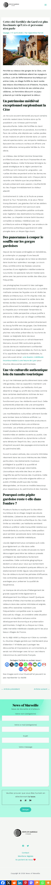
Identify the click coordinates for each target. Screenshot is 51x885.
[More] (30, 669)
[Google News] (21, 669)
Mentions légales (25, 856)
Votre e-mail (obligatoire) (25, 725)
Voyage (6, 33)
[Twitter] (28, 846)
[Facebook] (7, 664)
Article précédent (10, 689)
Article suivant (42, 689)
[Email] (35, 664)
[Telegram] (39, 664)
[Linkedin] (16, 664)
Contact (25, 853)
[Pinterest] (21, 664)
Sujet (25, 736)
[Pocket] (25, 669)
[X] (12, 664)
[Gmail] (44, 664)
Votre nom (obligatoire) (25, 714)
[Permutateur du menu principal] (45, 4)
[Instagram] (30, 664)
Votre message (25, 747)
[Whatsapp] (25, 664)
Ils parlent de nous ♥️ (25, 860)
